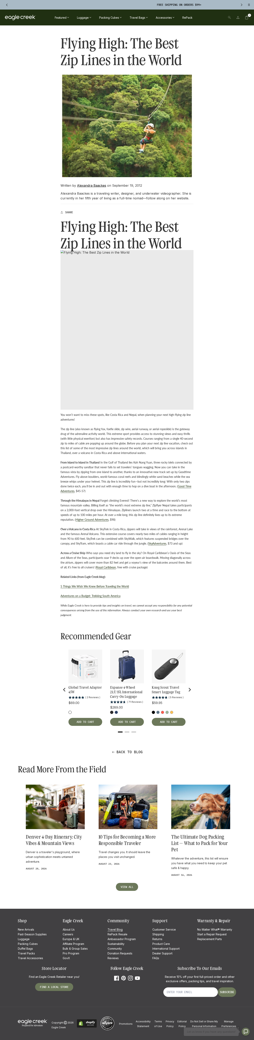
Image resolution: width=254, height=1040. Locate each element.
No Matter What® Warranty (214, 929)
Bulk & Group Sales (75, 948)
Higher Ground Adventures (92, 519)
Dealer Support (162, 953)
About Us (69, 929)
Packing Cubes (28, 943)
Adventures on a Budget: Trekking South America (90, 596)
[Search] (229, 17)
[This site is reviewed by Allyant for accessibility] (107, 1029)
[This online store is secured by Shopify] (87, 1027)
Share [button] (69, 212)
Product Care (161, 943)
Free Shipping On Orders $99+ (122, 5)
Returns (157, 939)
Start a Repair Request (212, 934)
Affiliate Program (73, 943)
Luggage (24, 939)
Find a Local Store (54, 987)
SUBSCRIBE (227, 992)
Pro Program (71, 953)
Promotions (126, 1023)
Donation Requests (120, 953)
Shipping (158, 934)
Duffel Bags (25, 948)
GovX (66, 958)
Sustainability (116, 943)
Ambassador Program (122, 939)
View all (127, 887)
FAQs (155, 958)
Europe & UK (71, 939)
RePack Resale (117, 934)
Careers (68, 934)
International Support (166, 948)
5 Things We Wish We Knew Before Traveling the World (95, 586)
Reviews (113, 958)
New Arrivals (26, 929)
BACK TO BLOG (129, 752)
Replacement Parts (209, 939)
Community (115, 948)
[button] (246, 17)
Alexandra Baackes (91, 185)
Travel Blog (115, 929)
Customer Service (164, 929)
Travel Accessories (30, 958)
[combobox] (202, 17)
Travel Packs (26, 953)
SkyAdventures (157, 543)
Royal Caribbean (106, 567)
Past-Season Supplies (32, 934)
